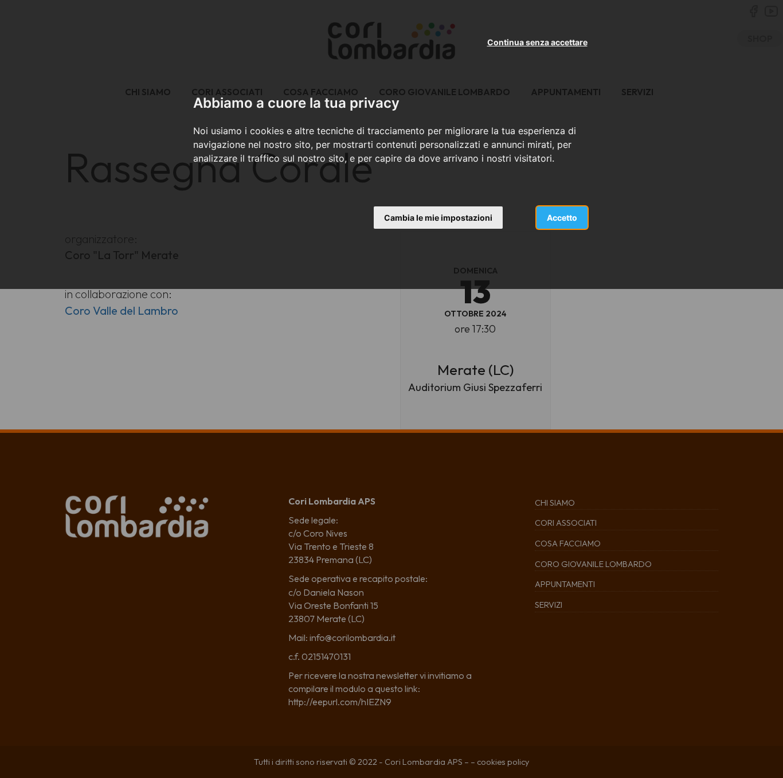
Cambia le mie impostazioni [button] (438, 217)
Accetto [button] (562, 217)
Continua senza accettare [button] (537, 42)
